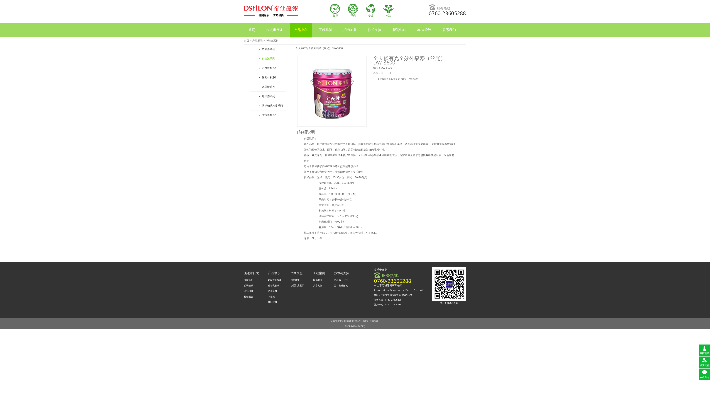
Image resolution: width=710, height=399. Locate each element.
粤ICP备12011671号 (355, 326)
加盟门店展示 (297, 285)
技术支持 (374, 30)
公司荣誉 (248, 285)
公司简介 (248, 280)
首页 (251, 30)
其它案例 (317, 285)
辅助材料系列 (270, 77)
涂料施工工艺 (341, 280)
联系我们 (449, 30)
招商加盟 (350, 30)
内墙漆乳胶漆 (274, 280)
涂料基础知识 (341, 285)
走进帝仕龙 (274, 30)
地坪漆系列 (268, 96)
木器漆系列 (268, 86)
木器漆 (271, 296)
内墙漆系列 (268, 49)
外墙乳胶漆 (273, 285)
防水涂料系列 (270, 115)
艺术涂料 (272, 291)
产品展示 (257, 40)
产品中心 (300, 30)
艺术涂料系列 (270, 67)
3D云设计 (424, 30)
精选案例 (317, 280)
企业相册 (248, 291)
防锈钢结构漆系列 (272, 105)
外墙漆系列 (272, 40)
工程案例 (325, 30)
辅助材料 (272, 302)
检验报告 (248, 296)
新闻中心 (399, 30)
